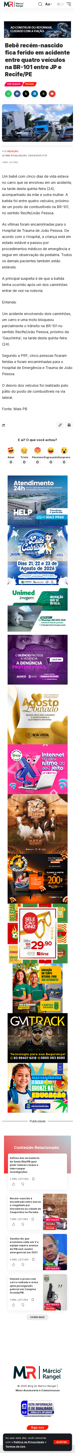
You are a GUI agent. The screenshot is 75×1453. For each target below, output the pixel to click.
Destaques (13, 84)
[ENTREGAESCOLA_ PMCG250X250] (38, 988)
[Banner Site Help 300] (38, 500)
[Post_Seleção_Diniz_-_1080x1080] (38, 933)
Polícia (29, 84)
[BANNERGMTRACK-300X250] (38, 1038)
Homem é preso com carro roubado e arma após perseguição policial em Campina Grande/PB (24, 1285)
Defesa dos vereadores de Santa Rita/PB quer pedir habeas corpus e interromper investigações (24, 1165)
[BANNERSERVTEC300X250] (38, 878)
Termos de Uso (15, 1446)
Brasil (50, 1264)
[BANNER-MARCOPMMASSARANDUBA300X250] (38, 1087)
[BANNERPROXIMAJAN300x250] (38, 769)
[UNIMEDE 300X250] (38, 610)
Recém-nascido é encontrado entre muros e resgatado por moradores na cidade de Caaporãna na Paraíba (25, 1205)
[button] (61, 1442)
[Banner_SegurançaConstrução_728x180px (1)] (37, 29)
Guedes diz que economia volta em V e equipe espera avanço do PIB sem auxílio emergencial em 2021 (24, 1245)
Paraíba (50, 1224)
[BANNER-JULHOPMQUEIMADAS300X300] (38, 824)
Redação (12, 151)
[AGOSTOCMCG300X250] (38, 659)
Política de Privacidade (29, 1442)
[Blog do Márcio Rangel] (14, 4)
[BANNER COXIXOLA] (38, 555)
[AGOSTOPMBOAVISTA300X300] (38, 714)
